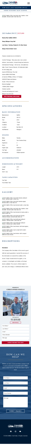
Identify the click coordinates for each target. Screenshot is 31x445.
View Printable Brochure (12, 96)
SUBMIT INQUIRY (15, 411)
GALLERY (18, 10)
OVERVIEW (6, 10)
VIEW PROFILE (15, 322)
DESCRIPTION (24, 10)
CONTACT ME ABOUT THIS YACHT (15, 342)
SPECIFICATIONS (12, 10)
